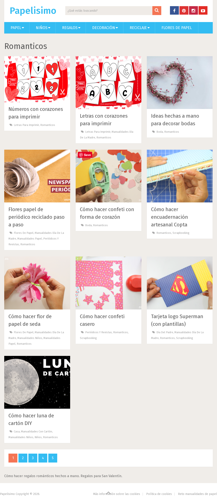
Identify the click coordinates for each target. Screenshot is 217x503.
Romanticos (47, 125)
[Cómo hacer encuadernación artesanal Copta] (180, 176)
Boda (159, 131)
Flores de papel (176, 27)
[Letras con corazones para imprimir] (109, 82)
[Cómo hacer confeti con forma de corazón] (109, 176)
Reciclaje (138, 27)
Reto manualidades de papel (197, 494)
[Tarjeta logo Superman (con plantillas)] (180, 282)
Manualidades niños (29, 338)
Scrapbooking (180, 232)
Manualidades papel (29, 238)
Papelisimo (33, 10)
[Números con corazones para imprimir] (37, 79)
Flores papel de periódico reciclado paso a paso (36, 217)
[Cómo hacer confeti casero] (109, 282)
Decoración (103, 27)
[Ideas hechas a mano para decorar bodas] (180, 82)
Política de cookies (159, 494)
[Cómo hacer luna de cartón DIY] (37, 382)
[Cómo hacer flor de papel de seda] (37, 282)
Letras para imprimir (26, 125)
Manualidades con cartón (36, 431)
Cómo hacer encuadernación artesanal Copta (169, 217)
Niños (41, 27)
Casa (17, 431)
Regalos (70, 27)
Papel (16, 27)
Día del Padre (164, 332)
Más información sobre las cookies (116, 494)
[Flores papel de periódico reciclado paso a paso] (37, 176)
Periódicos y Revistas (98, 332)
